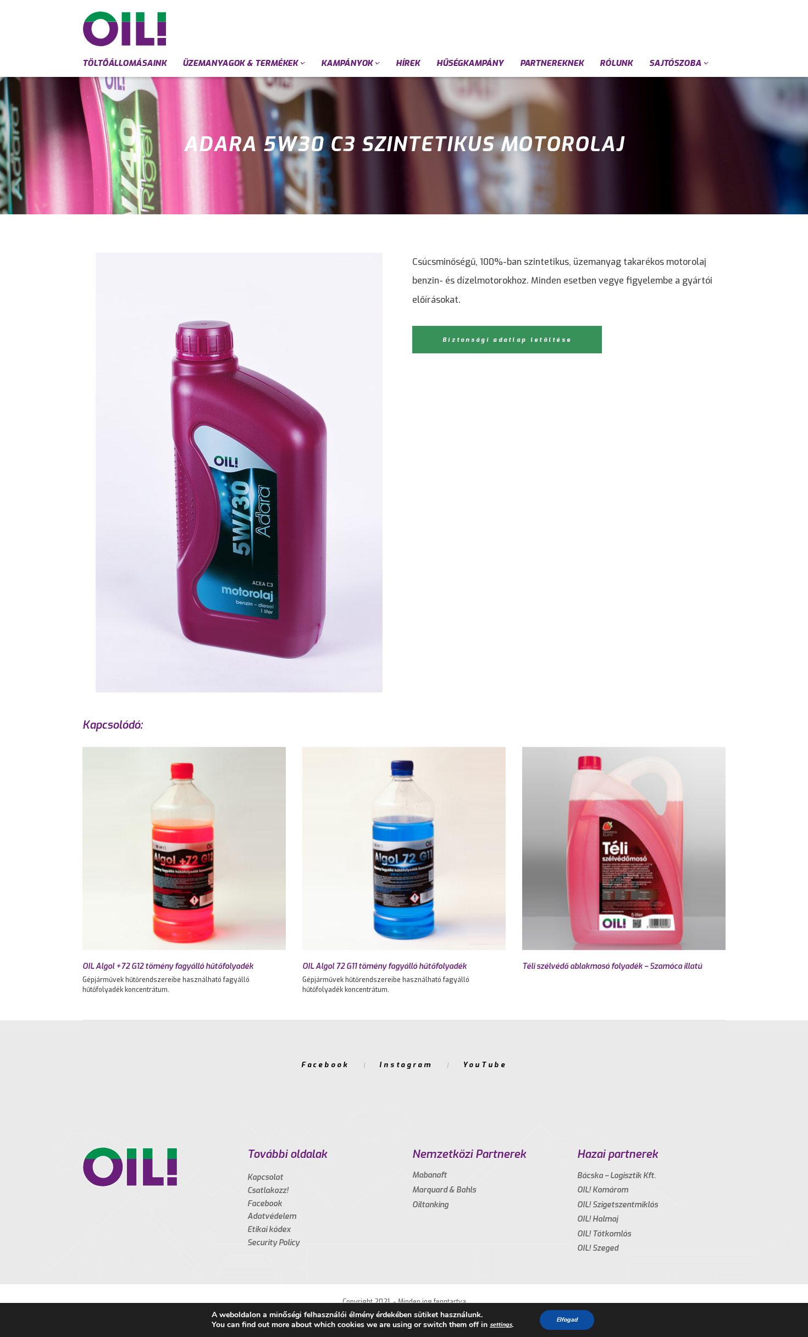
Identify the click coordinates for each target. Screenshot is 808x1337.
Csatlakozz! (268, 1190)
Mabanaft (429, 1175)
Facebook (325, 1064)
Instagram (406, 1064)
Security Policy (273, 1243)
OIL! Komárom (602, 1190)
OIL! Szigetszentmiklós (617, 1205)
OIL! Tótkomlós (604, 1234)
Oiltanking (430, 1205)
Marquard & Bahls (444, 1190)
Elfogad (567, 1320)
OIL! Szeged (597, 1248)
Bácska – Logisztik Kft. (616, 1175)
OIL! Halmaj (597, 1219)
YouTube (485, 1064)
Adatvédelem (271, 1216)
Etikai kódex (269, 1229)
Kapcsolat (265, 1177)
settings (501, 1325)
